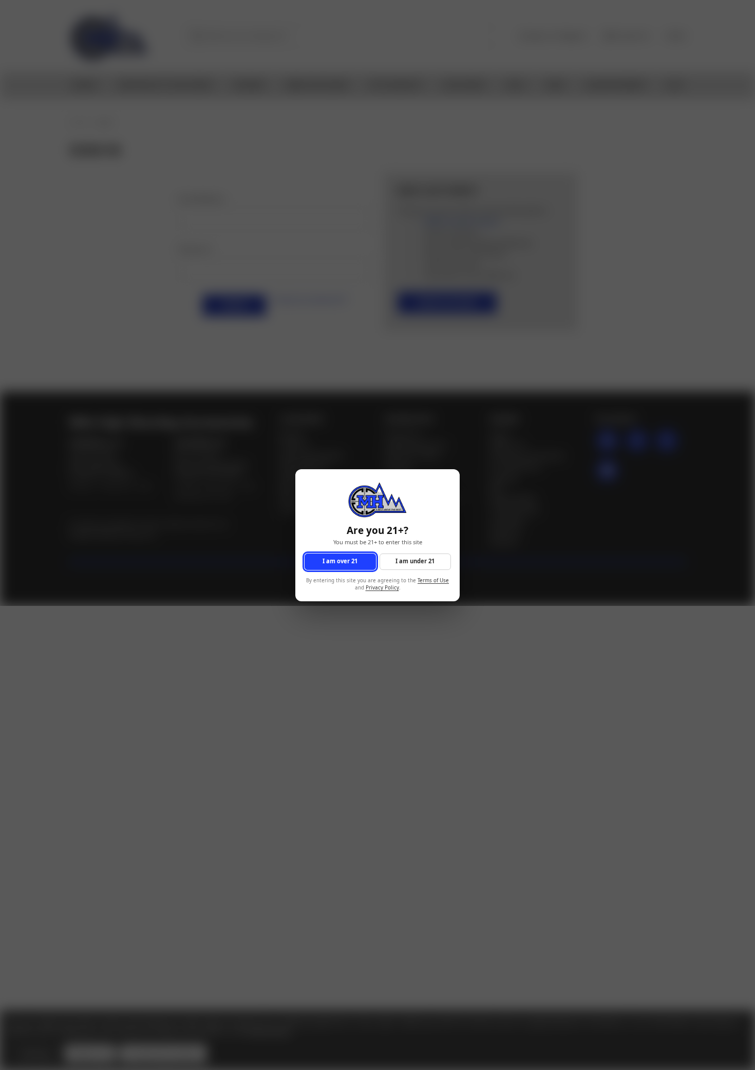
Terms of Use (433, 580)
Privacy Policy (382, 587)
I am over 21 (340, 561)
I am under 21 (415, 561)
